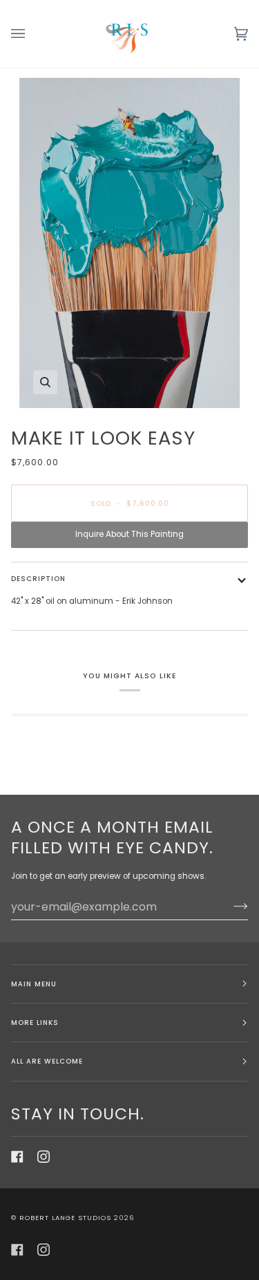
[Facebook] (17, 1156)
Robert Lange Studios (65, 1217)
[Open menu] (31, 34)
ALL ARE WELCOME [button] (47, 1061)
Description (38, 578)
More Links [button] (35, 1022)
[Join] (229, 906)
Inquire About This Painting (129, 534)
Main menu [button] (34, 983)
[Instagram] (43, 1156)
